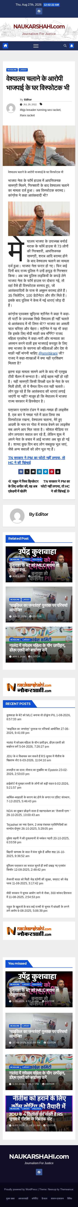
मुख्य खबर (10, 1198)
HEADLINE (12, 70)
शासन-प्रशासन (57, 1198)
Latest (23, 70)
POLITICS (37, 559)
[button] (65, 45)
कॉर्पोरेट (35, 1198)
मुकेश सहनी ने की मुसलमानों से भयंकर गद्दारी (30, 838)
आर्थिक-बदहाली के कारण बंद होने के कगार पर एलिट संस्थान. (38, 797)
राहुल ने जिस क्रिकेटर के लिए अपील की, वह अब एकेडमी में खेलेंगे (23, 486)
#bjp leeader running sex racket (40, 109)
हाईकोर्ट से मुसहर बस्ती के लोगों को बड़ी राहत (30, 783)
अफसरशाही (23, 1198)
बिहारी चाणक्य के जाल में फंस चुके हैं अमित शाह (31, 852)
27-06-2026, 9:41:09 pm (27, 1042)
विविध (69, 1198)
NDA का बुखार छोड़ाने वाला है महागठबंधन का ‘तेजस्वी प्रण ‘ (39, 811)
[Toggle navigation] (36, 46)
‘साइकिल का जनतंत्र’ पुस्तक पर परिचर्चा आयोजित (38, 607)
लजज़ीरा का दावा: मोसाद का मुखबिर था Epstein (32, 769)
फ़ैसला (44, 1198)
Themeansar (66, 1189)
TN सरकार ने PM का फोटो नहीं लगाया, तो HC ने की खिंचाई (55, 486)
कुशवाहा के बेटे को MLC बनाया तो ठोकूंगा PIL (34, 567)
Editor (28, 99)
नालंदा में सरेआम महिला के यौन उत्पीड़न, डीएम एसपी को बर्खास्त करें (37, 648)
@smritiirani (48, 353)
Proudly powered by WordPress (21, 1189)
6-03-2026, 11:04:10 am (27, 1125)
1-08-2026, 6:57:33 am (26, 1001)
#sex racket (27, 115)
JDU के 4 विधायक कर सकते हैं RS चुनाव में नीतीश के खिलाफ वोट (36, 1116)
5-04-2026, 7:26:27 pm (26, 1084)
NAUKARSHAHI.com (39, 26)
